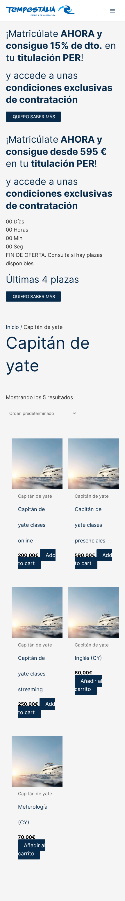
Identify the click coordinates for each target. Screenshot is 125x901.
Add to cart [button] (37, 559)
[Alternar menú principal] (112, 10)
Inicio (12, 327)
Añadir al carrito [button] (88, 685)
